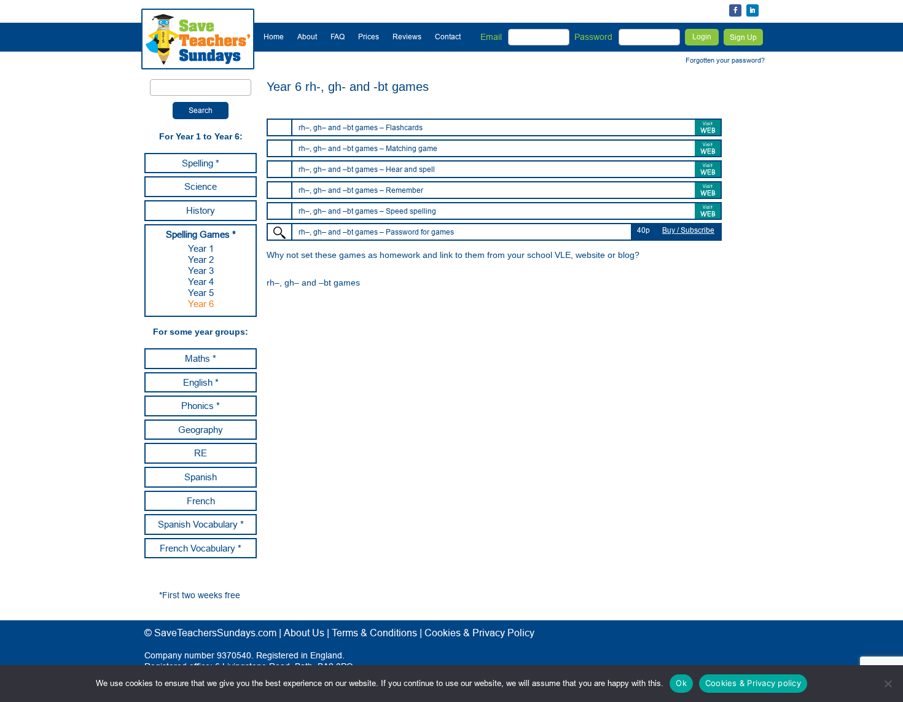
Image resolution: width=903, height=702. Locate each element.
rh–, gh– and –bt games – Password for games (376, 231)
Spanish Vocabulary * (201, 524)
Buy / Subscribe (688, 230)
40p (643, 230)
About (307, 36)
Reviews (407, 36)
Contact (448, 36)
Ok (681, 683)
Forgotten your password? (725, 60)
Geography (200, 429)
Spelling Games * (201, 234)
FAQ (337, 36)
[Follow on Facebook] (735, 10)
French (201, 501)
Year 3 (201, 270)
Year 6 (201, 303)
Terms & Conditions (374, 632)
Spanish (200, 477)
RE (200, 453)
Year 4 (201, 281)
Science (200, 186)
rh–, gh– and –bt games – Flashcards (361, 127)
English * (201, 382)
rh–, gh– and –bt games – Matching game (368, 148)
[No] (888, 683)
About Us (304, 632)
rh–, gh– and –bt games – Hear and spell (367, 169)
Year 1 (201, 248)
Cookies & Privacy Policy (479, 632)
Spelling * (200, 163)
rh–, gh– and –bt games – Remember (361, 190)
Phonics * (200, 405)
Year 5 (201, 292)
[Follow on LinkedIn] (752, 10)
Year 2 (201, 259)
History (200, 210)
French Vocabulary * (200, 548)
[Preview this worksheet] (279, 233)
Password (593, 37)
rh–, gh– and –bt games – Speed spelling (367, 211)
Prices (368, 36)
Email (491, 37)
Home (274, 36)
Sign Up (743, 37)
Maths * (200, 358)
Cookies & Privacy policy (753, 683)
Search (201, 110)
